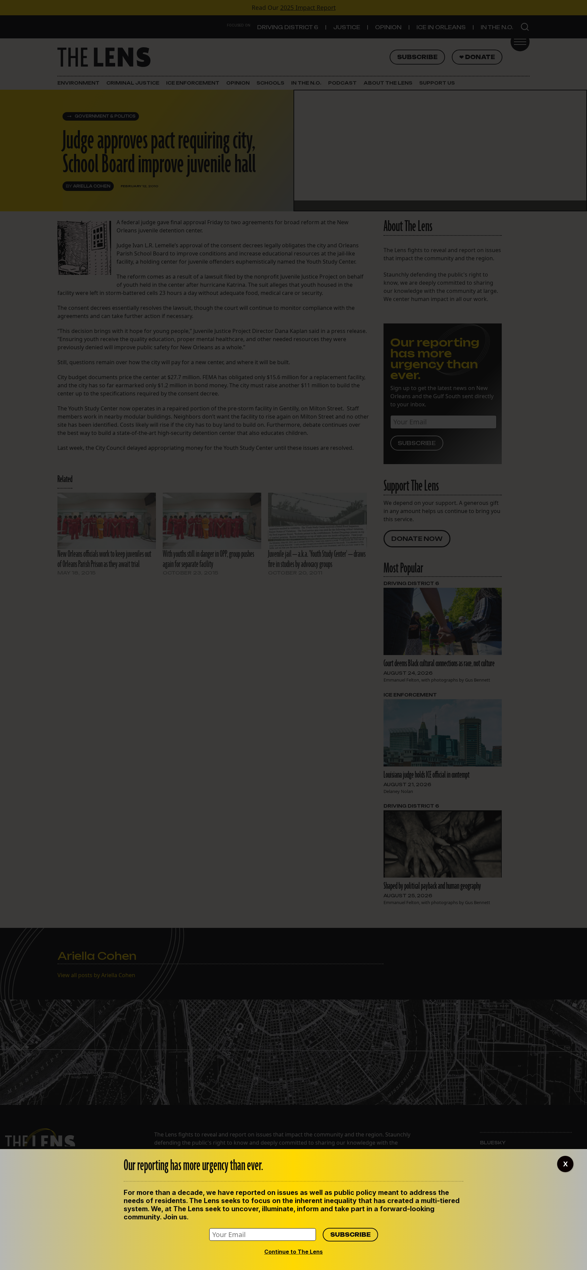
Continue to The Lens (293, 1251)
